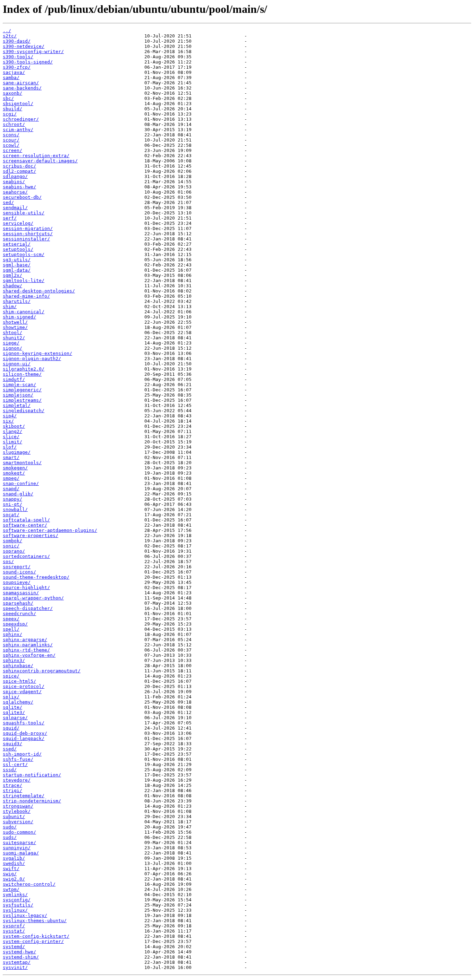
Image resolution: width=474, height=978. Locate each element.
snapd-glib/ (18, 493)
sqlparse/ (15, 717)
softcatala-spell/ (26, 519)
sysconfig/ (17, 899)
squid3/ (12, 743)
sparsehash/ (18, 603)
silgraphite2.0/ (23, 369)
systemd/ (14, 946)
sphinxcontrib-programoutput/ (42, 670)
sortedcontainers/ (26, 556)
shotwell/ (15, 322)
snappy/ (12, 499)
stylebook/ (17, 811)
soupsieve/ (17, 582)
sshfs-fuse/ (18, 759)
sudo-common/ (19, 832)
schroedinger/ (21, 119)
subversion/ (18, 821)
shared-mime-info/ (26, 296)
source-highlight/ (26, 587)
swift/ (11, 868)
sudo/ (10, 827)
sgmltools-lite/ (23, 280)
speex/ (11, 618)
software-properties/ (30, 535)
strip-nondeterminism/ (32, 800)
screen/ (12, 150)
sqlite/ (12, 707)
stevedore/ (17, 780)
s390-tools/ (18, 56)
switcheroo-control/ (29, 884)
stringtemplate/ (23, 795)
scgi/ (10, 114)
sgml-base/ (17, 264)
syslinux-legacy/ (25, 915)
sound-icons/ (19, 572)
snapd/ (11, 488)
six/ (8, 421)
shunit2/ (14, 337)
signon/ (12, 348)
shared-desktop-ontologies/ (39, 291)
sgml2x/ (12, 275)
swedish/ (14, 863)
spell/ (11, 629)
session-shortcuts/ (28, 233)
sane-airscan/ (21, 82)
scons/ (11, 134)
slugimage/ (17, 452)
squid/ (11, 728)
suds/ (10, 837)
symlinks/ (15, 894)
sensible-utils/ (23, 212)
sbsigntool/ (18, 103)
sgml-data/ (17, 270)
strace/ (12, 785)
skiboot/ (14, 426)
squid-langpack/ (23, 738)
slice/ (11, 436)
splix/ (11, 696)
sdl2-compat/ (19, 171)
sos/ (8, 561)
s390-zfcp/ (17, 67)
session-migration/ (28, 228)
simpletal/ (17, 405)
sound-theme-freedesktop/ (36, 577)
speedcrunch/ (19, 613)
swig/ (10, 873)
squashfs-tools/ (23, 722)
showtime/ (15, 327)
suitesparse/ (19, 842)
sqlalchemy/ (18, 702)
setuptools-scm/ (23, 254)
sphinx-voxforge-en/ (29, 655)
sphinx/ (12, 634)
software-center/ (25, 525)
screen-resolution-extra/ (36, 155)
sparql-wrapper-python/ (33, 598)
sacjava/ (14, 72)
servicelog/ (18, 223)
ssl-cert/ (15, 764)
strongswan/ (18, 806)
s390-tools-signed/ (28, 62)
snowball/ (15, 509)
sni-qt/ (12, 504)
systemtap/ (17, 962)
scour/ (11, 140)
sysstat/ (14, 931)
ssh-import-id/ (22, 754)
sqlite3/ (14, 712)
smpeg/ (11, 478)
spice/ (11, 676)
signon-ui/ (17, 363)
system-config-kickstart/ (36, 936)
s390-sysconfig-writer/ (33, 51)
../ (7, 30)
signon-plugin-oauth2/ (32, 358)
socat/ (11, 514)
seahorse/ (15, 192)
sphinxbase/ (18, 665)
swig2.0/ (14, 879)
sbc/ (8, 98)
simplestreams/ (22, 400)
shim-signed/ (19, 317)
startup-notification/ (32, 774)
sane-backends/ (22, 88)
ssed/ (10, 748)
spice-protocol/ (23, 686)
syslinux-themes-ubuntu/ (35, 920)
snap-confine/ (21, 483)
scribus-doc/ (19, 166)
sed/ (8, 202)
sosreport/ (17, 566)
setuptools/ (18, 249)
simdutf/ (14, 379)
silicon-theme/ (22, 374)
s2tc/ (10, 36)
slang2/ (12, 431)
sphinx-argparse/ (25, 639)
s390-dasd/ (17, 41)
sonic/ (11, 545)
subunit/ (14, 816)
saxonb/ (12, 93)
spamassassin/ (21, 592)
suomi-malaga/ (21, 853)
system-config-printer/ (33, 941)
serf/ (10, 218)
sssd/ (10, 769)
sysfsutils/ (18, 905)
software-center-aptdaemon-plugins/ (50, 530)
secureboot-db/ (22, 197)
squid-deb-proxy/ (25, 733)
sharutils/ (17, 301)
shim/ (10, 306)
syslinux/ (15, 910)
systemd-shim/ (21, 957)
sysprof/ (14, 925)
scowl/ (11, 145)
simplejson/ (18, 395)
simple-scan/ (19, 384)
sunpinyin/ (17, 847)
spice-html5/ (19, 681)
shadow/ (12, 285)
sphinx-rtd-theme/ (26, 650)
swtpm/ (11, 889)
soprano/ (14, 551)
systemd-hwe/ (19, 951)
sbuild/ (12, 108)
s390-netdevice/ (23, 46)
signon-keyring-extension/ (37, 353)
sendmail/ (15, 207)
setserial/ (17, 244)
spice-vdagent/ (22, 691)
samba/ (11, 77)
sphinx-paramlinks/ (28, 644)
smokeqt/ (14, 473)
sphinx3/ (14, 660)
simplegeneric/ (22, 389)
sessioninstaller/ (26, 238)
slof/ (10, 447)
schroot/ (14, 124)
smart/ (11, 457)
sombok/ (12, 540)
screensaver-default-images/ (40, 160)
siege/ (11, 343)
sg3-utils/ (17, 259)
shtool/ (12, 332)
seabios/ (14, 181)
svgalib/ (14, 858)
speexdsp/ (15, 624)
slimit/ (12, 441)
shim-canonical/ (23, 311)
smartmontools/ (22, 462)
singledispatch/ (23, 410)
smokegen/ (15, 467)
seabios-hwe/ (19, 186)
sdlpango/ (15, 176)
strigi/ (12, 790)
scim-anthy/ (18, 129)
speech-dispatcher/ (28, 608)
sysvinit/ (15, 967)
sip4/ (10, 415)
